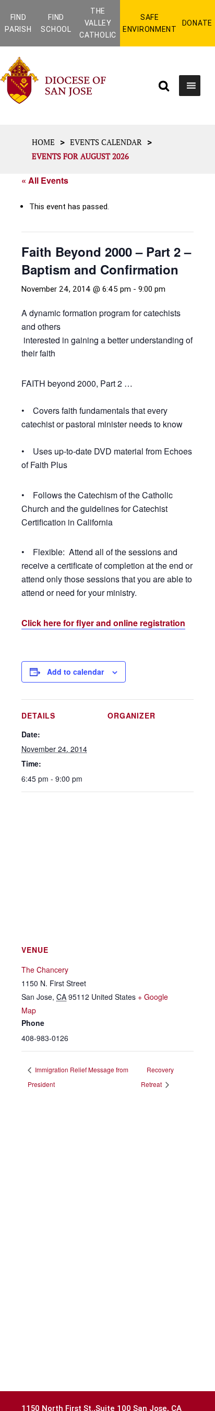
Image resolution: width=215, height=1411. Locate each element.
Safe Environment (150, 23)
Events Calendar (106, 142)
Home (43, 142)
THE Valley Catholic (97, 23)
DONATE (197, 23)
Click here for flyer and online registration (103, 623)
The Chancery (44, 969)
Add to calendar (75, 671)
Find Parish (18, 23)
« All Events (44, 180)
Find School (56, 23)
